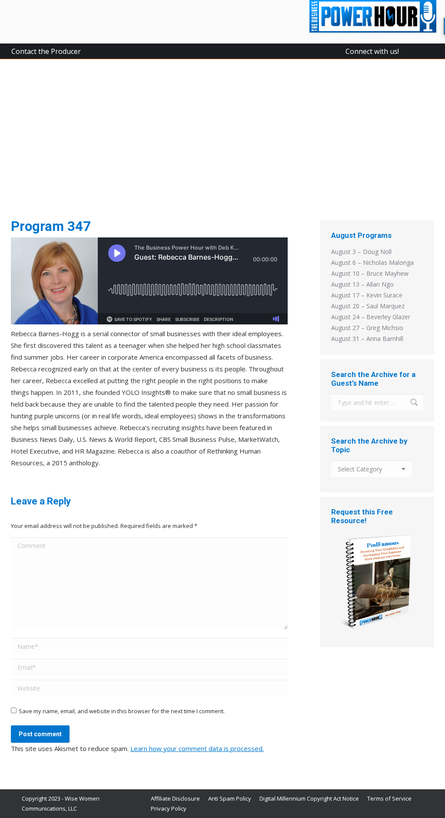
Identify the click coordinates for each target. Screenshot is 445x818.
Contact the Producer (46, 51)
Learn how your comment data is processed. (197, 748)
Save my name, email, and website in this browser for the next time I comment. (122, 711)
